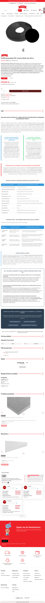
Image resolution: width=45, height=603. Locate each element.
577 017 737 (27, 598)
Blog (42, 13)
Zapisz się (5, 541)
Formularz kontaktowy (5, 575)
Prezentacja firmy (15, 589)
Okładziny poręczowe (19, 15)
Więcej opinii (22, 515)
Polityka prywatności (39, 579)
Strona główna (3, 15)
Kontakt (2, 573)
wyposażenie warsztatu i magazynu (29, 325)
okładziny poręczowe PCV (15, 321)
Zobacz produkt (5, 464)
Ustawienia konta (15, 573)
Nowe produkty (10, 13)
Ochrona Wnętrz (11, 15)
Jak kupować (37, 573)
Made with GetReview (18, 601)
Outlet (38, 13)
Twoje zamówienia (15, 575)
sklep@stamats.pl (13, 3)
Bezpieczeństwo (38, 575)
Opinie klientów (15, 587)
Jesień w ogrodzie (23, 13)
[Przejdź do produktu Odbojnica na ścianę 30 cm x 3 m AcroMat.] (15, 446)
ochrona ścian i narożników (29, 321)
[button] (20, 10)
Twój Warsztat (32, 13)
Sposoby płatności (27, 575)
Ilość (2, 89)
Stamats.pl (34, 331)
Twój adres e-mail (5, 538)
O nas (13, 591)
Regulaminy (37, 577)
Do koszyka (4, 425)
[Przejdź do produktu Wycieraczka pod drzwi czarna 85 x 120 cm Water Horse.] (18, 406)
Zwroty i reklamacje (5, 587)
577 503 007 (21, 3)
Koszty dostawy (26, 573)
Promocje (16, 13)
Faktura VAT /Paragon (27, 581)
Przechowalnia (15, 577)
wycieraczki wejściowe (13, 325)
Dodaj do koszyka (25, 91)
